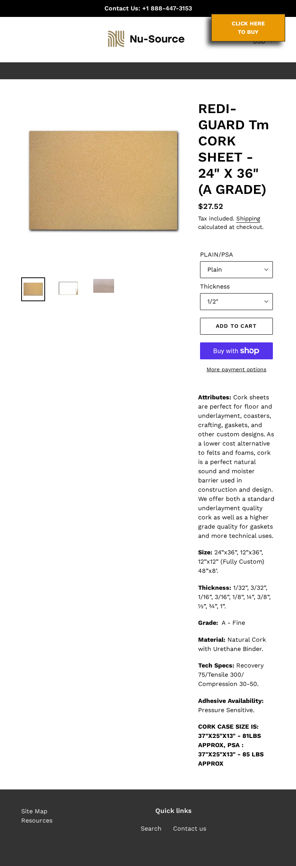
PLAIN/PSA (216, 254)
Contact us (189, 828)
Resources (36, 820)
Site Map (34, 811)
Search (151, 828)
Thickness (215, 286)
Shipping (248, 218)
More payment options (236, 369)
